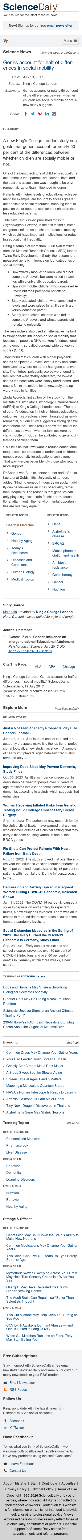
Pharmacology (17, 1145)
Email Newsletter (22, 1382)
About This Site (14, 1483)
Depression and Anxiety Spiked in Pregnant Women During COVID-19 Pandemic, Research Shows (40, 892)
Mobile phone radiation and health (65, 553)
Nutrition (58, 589)
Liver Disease (16, 1152)
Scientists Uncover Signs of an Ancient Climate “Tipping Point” (38, 1013)
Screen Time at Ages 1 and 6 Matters (33, 1079)
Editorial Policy (42, 1489)
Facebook (16, 1420)
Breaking (10, 1042)
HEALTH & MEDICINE (16, 1132)
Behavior (13, 1165)
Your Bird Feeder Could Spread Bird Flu (36, 1059)
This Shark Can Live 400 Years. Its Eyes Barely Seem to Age (41, 1257)
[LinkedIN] (47, 113)
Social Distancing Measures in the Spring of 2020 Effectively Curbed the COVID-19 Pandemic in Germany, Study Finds (38, 935)
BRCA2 (58, 543)
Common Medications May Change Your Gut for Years (41, 1247)
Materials (10, 611)
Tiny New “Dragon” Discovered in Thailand (38, 1105)
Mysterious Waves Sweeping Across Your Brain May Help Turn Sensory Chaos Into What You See (41, 1276)
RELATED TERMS (58, 515)
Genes (16, 533)
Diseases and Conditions (21, 562)
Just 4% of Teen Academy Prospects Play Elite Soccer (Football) (40, 730)
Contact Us (17, 1470)
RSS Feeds (18, 1389)
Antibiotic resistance (60, 565)
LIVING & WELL (12, 1186)
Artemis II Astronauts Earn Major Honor (35, 1098)
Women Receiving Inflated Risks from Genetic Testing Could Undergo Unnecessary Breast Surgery (39, 810)
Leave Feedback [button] (21, 1463)
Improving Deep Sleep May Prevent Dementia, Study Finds (39, 769)
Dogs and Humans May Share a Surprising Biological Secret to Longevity (35, 989)
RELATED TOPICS (17, 515)
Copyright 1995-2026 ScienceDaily (33, 1495)
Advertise (68, 1483)
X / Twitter (16, 1427)
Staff (33, 1483)
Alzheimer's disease (61, 533)
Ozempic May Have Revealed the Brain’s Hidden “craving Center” (37, 1289)
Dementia (13, 1172)
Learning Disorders (20, 1179)
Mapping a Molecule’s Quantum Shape (35, 1085)
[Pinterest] (39, 113)
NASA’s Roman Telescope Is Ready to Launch (41, 1092)
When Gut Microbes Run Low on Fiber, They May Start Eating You (39, 1337)
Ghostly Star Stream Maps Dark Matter (34, 1065)
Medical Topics (22, 579)
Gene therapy (62, 574)
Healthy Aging (22, 540)
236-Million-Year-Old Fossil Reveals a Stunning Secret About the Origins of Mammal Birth (38, 1024)
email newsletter (60, 25)
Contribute (49, 1483)
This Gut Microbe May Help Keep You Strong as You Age (42, 1316)
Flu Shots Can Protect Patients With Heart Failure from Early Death (36, 851)
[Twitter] (32, 113)
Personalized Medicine (23, 1138)
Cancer (57, 581)
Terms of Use (67, 1489)
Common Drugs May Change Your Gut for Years (42, 1052)
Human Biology (22, 571)
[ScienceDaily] (30, 7)
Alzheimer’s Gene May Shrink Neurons (35, 1112)
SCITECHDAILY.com (33, 976)
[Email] (54, 113)
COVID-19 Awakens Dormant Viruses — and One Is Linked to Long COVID (39, 1327)
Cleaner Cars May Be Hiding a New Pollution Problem (37, 1001)
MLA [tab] (37, 666)
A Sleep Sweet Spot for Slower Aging (34, 1072)
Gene (56, 524)
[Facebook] (25, 113)
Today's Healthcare (19, 550)
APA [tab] (52, 666)
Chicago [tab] (68, 666)
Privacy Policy (15, 1489)
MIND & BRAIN (12, 1159)
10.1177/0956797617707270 (30, 650)
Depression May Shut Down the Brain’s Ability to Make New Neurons (42, 1237)
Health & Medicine (20, 525)
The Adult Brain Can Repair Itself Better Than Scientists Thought (40, 1299)
